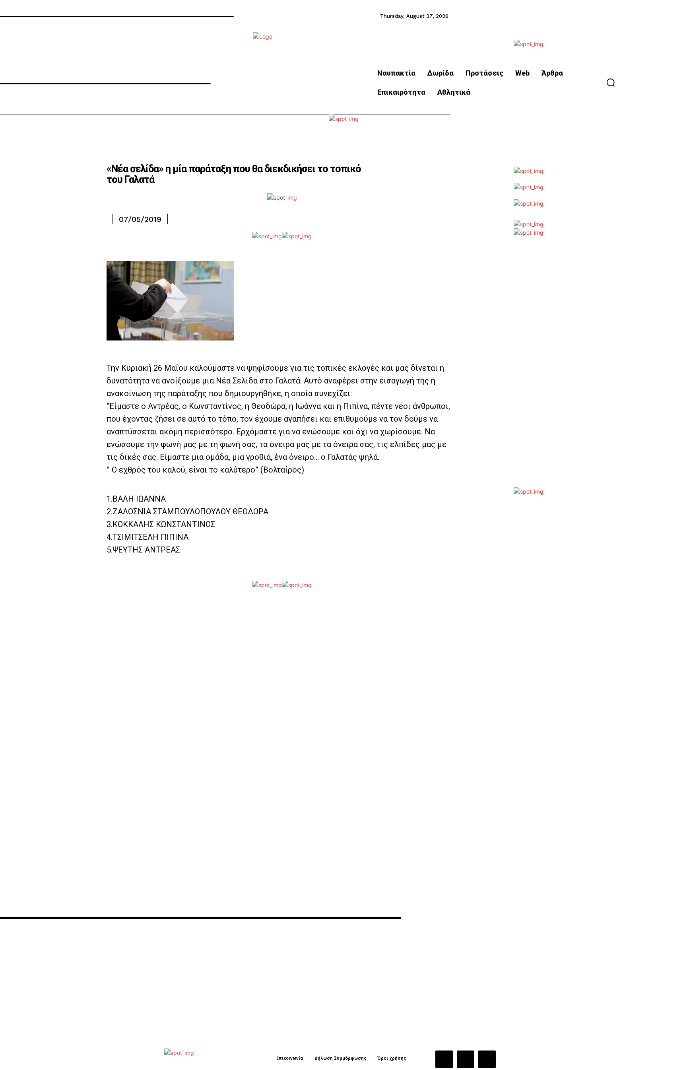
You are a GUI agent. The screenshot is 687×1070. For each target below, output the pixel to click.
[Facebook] (444, 1059)
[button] (610, 82)
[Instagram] (465, 1059)
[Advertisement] (528, 368)
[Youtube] (487, 1059)
